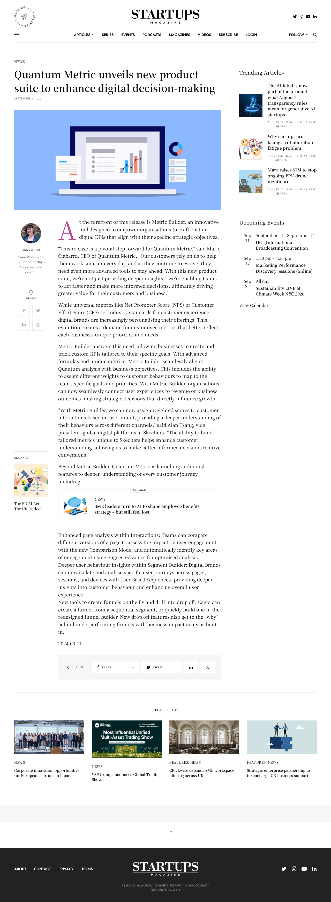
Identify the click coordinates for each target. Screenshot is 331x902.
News (19, 61)
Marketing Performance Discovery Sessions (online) (284, 268)
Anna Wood (31, 250)
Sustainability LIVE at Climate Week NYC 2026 (280, 291)
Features (178, 762)
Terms (87, 868)
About (20, 868)
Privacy (66, 868)
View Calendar (253, 305)
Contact (42, 868)
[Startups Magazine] (166, 17)
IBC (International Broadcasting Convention (282, 245)
